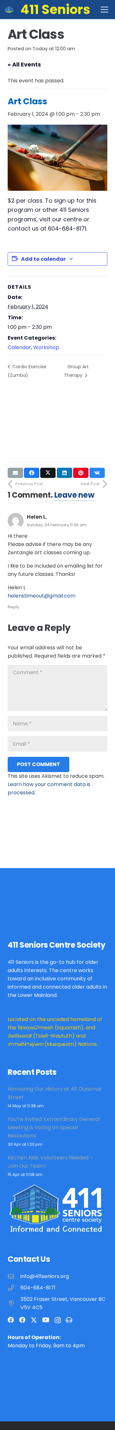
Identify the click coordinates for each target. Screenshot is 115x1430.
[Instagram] (58, 1320)
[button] (104, 9)
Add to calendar (43, 259)
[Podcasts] (69, 1320)
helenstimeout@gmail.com (41, 595)
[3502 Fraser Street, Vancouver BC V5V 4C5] (14, 1303)
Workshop (46, 347)
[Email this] (15, 473)
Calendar (19, 347)
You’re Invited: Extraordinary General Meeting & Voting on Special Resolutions (54, 1127)
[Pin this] (80, 473)
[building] (9, 9)
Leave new (74, 495)
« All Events (24, 64)
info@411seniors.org (44, 1276)
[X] (34, 1320)
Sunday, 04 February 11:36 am (57, 525)
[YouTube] (46, 1320)
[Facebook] (11, 1320)
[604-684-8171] (14, 1288)
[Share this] (31, 473)
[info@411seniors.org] (14, 1276)
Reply (13, 607)
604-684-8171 (38, 1287)
